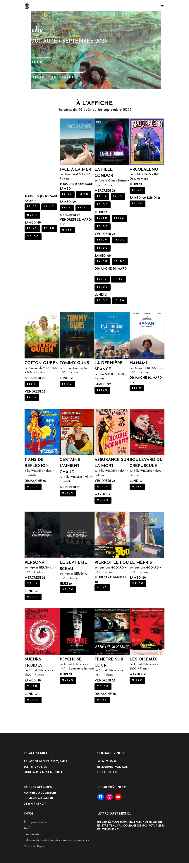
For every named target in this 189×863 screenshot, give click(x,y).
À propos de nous (35, 858)
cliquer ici (110, 808)
